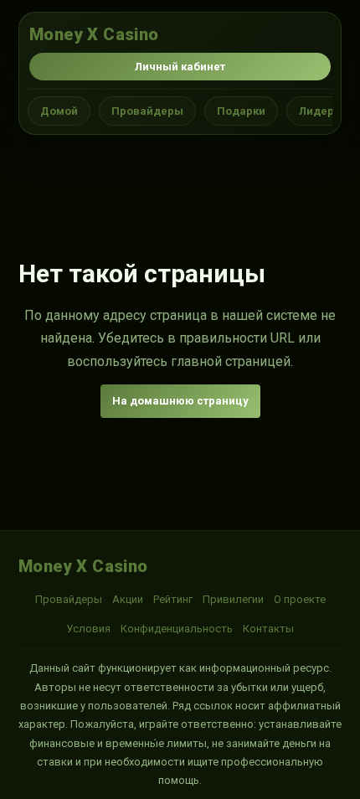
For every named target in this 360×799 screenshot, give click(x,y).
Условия (88, 628)
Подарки (241, 111)
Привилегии (233, 599)
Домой (59, 111)
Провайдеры (147, 111)
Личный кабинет (180, 66)
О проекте (300, 599)
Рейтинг (173, 599)
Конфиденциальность (177, 628)
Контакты (268, 628)
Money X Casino (94, 34)
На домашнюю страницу (180, 400)
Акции (127, 599)
